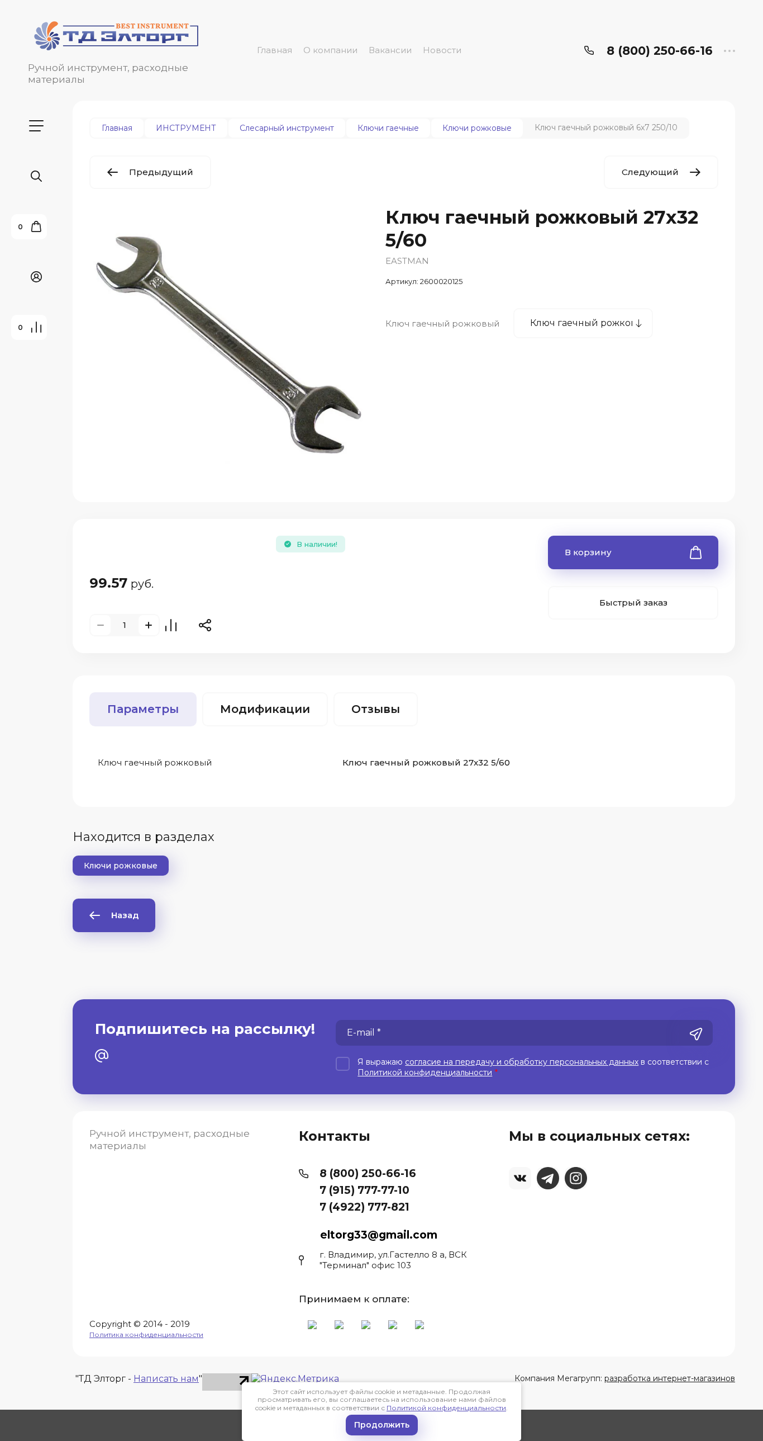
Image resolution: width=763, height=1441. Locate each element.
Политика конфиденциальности (146, 1334)
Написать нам (166, 1378)
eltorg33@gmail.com (378, 1235)
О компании (330, 50)
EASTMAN (407, 261)
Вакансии (390, 50)
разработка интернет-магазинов (669, 1378)
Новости (442, 50)
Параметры (143, 709)
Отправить (696, 1034)
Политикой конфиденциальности (446, 1408)
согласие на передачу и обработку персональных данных (521, 1062)
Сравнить (171, 625)
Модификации (265, 709)
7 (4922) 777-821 (364, 1207)
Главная (274, 50)
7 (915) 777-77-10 (364, 1190)
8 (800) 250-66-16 (660, 51)
